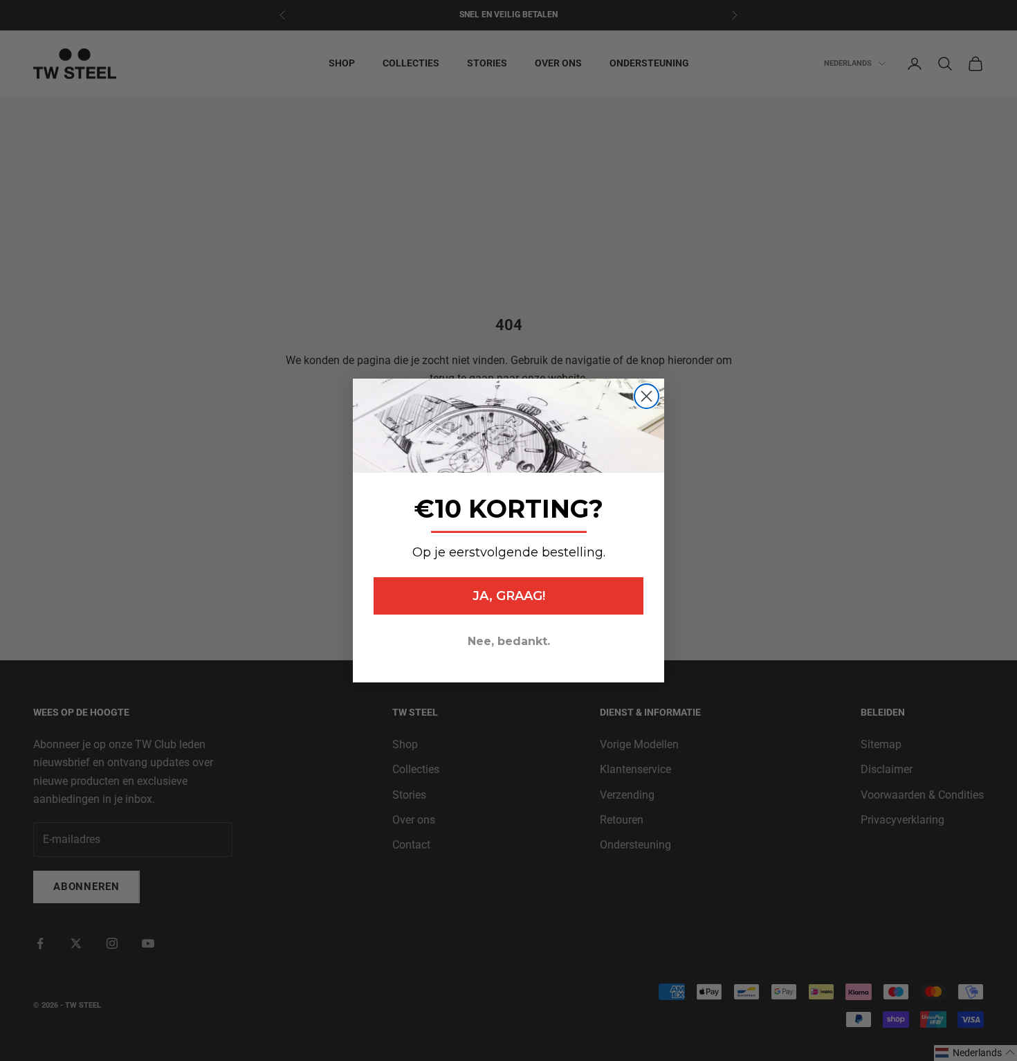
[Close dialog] (646, 396)
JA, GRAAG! (509, 596)
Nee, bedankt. (509, 641)
